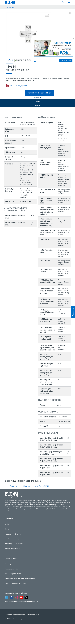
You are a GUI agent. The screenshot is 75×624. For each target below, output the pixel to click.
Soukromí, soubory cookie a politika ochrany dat (22, 615)
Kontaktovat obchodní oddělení (39, 93)
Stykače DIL (10, 7)
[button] (73, 312)
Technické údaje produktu (19, 85)
